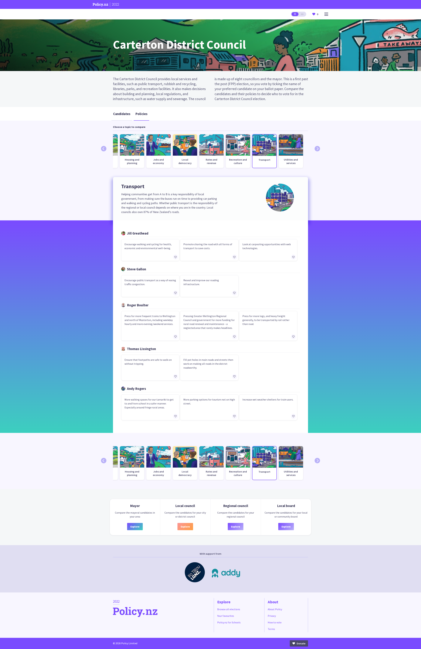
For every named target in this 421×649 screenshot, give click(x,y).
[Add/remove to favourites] (175, 257)
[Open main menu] (326, 14)
